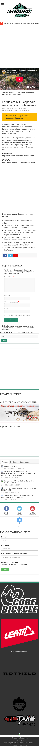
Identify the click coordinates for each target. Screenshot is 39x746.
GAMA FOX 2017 (10, 466)
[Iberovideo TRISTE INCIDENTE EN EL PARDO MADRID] (2, 481)
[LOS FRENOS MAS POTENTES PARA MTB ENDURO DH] (2, 488)
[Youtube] (21, 740)
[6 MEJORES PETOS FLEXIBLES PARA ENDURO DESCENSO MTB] (2, 495)
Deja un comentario (11, 110)
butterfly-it (23, 738)
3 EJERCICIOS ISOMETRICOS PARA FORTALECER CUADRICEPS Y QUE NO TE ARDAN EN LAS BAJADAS (18, 473)
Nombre (7, 295)
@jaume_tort (7, 142)
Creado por (16, 738)
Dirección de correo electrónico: (14, 554)
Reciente (13, 462)
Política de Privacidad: (10, 562)
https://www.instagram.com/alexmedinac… (19, 156)
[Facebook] (15, 740)
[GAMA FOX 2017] (2, 466)
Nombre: (4, 537)
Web (6, 308)
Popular (5, 462)
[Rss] (13, 740)
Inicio (6, 93)
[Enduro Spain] (20, 9)
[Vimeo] (23, 740)
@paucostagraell (23, 140)
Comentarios (24, 462)
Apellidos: (5, 545)
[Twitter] (17, 740)
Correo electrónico (11, 302)
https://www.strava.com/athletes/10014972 (18, 162)
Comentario (9, 276)
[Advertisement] (19, 48)
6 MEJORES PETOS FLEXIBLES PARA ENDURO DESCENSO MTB (17, 496)
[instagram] (25, 740)
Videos (11, 93)
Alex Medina (7, 124)
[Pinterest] (19, 740)
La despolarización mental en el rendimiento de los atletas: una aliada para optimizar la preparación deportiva (20, 232)
